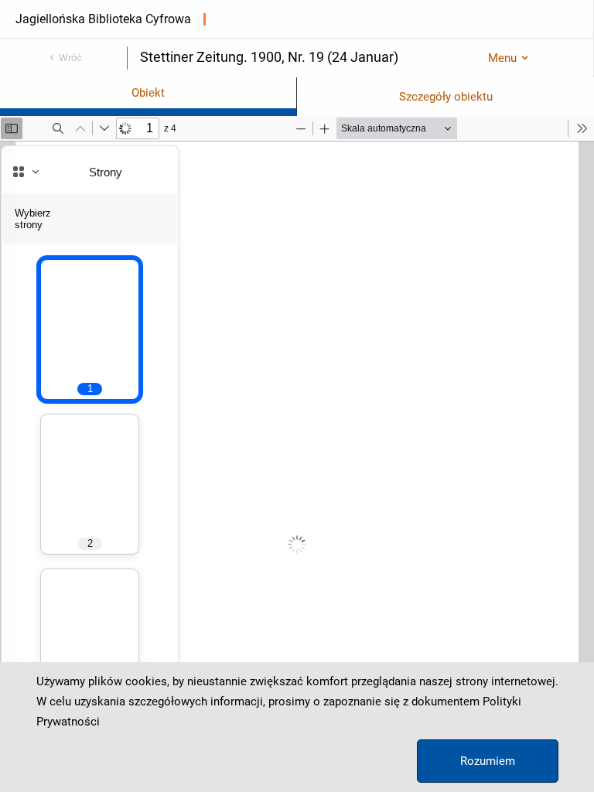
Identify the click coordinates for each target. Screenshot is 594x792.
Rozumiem (487, 761)
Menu (502, 58)
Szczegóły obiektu (446, 97)
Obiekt (148, 93)
